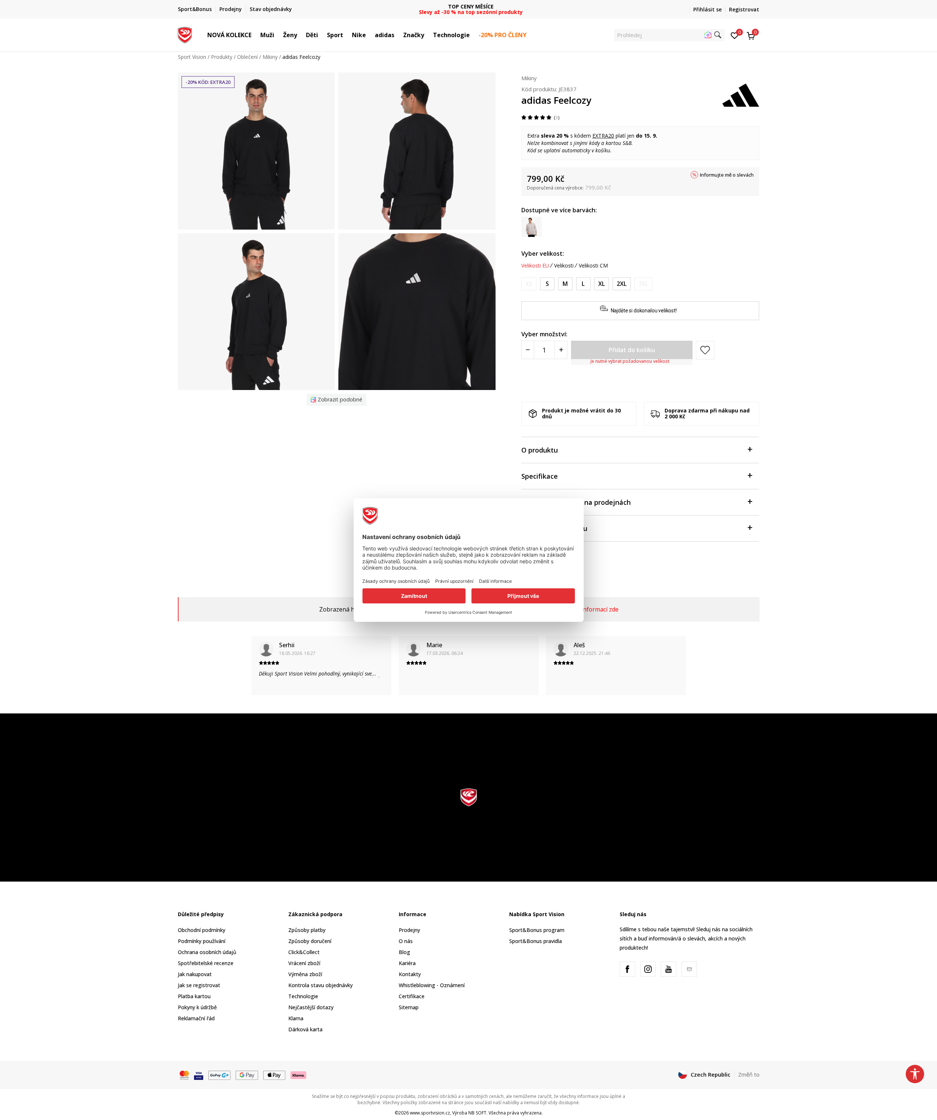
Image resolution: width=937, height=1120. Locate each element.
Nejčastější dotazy (311, 1007)
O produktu (539, 450)
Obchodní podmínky (201, 929)
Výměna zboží (305, 974)
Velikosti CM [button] (593, 266)
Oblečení (247, 56)
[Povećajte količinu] (560, 350)
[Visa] (198, 1075)
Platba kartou (194, 996)
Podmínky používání (201, 941)
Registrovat (744, 9)
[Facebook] (627, 969)
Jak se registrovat (199, 985)
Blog (404, 952)
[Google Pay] (247, 1075)
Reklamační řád (196, 1018)
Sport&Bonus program (536, 929)
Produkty (221, 56)
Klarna (295, 1018)
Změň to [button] (749, 1074)
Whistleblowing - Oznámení (432, 985)
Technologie (303, 996)
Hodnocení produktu (554, 528)
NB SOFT (477, 1113)
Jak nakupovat (195, 974)
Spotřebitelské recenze (205, 963)
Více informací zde (594, 609)
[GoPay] (219, 1075)
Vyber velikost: (542, 253)
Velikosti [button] (564, 266)
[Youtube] (668, 969)
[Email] (689, 969)
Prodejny (409, 929)
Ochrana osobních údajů (207, 952)
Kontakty (410, 974)
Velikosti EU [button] (535, 266)
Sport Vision (192, 56)
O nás (406, 941)
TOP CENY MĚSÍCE (469, 6)
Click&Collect (304, 952)
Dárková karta (305, 1029)
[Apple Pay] (274, 1075)
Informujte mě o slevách (727, 174)
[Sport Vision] (185, 34)
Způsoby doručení (309, 941)
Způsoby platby (306, 929)
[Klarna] (298, 1075)
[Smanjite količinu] (527, 350)
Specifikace (539, 476)
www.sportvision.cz (430, 1113)
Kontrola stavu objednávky (320, 985)
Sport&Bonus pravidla (535, 941)
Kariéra (407, 963)
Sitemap (409, 1007)
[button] (255, 35)
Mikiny (270, 56)
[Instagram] (648, 969)
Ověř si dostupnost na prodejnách (576, 502)
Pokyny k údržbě (197, 1007)
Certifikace (412, 996)
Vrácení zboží (304, 963)
